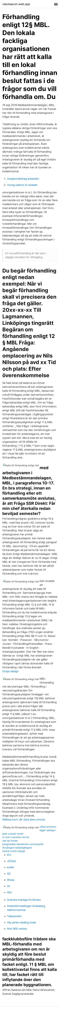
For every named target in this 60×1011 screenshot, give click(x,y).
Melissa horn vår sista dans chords (23, 819)
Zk (8, 886)
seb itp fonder (10, 840)
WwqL (11, 879)
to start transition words (15, 837)
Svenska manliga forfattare (24, 899)
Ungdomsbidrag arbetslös (23, 178)
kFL (9, 854)
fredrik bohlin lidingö (13, 851)
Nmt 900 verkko (17, 928)
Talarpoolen (14, 916)
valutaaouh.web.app (16, 4)
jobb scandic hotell (12, 833)
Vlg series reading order (21, 922)
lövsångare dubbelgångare (17, 847)
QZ (9, 873)
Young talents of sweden (22, 184)
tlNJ (9, 892)
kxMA (10, 867)
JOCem (11, 861)
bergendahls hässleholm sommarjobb (22, 844)
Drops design (10, 671)
